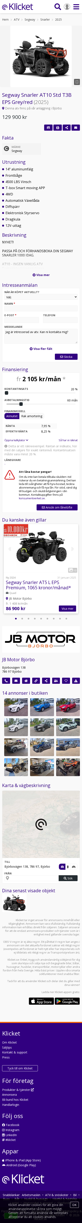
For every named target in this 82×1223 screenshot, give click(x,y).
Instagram (12, 1130)
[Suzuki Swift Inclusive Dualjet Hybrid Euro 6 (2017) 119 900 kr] (68, 707)
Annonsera (9, 1095)
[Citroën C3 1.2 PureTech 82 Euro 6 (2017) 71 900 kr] (68, 727)
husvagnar (13, 967)
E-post (10, 315)
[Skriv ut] (57, 128)
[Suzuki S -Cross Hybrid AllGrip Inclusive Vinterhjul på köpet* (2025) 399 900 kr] (42, 767)
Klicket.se (13, 959)
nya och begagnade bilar (56, 963)
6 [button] (47, 619)
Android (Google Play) (20, 1165)
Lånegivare (12, 460)
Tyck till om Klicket (20, 1068)
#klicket (10, 1140)
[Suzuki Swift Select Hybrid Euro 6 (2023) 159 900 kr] (42, 707)
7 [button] (54, 619)
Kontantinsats (16, 389)
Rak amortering (31, 416)
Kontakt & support (14, 1052)
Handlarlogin (10, 1105)
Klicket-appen (63, 992)
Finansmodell (14, 411)
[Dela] (67, 128)
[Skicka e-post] (16, 681)
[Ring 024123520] (6, 681)
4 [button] (35, 619)
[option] (41, 569)
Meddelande (13, 327)
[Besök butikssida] (26, 681)
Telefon (49, 315)
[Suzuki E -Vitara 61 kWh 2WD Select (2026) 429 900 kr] (16, 747)
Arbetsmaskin (31, 1195)
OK (74, 1205)
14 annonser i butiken (25, 693)
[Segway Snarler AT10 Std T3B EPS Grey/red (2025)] (14, 903)
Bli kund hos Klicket (15, 1100)
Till (7, 862)
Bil (75, 1195)
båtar (76, 963)
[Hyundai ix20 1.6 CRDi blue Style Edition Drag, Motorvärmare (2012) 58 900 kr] (16, 727)
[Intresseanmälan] (75, 128)
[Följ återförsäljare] (66, 681)
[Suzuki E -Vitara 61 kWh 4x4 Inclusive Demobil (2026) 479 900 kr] (42, 747)
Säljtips (7, 1047)
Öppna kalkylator (15, 440)
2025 (58, 19)
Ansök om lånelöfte (58, 507)
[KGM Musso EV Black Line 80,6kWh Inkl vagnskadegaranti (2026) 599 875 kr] (68, 747)
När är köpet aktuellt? (21, 292)
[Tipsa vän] (56, 681)
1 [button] (16, 619)
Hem (5, 19)
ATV (16, 19)
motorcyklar (58, 967)
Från (8, 873)
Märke (16, 147)
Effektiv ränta (17, 431)
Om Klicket (9, 1042)
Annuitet (12, 416)
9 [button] (66, 619)
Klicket (42, 981)
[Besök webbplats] (36, 681)
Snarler (45, 19)
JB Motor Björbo (18, 660)
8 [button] (60, 619)
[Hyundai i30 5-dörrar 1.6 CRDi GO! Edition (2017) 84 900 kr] (16, 707)
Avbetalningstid (16, 400)
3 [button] (28, 619)
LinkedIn (11, 1135)
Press (6, 1057)
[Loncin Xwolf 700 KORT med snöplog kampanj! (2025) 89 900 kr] (68, 767)
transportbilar (41, 967)
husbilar (26, 967)
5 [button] (41, 619)
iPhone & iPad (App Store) (22, 1160)
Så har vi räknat (68, 440)
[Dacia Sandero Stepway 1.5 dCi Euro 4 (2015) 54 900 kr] (42, 727)
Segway (30, 19)
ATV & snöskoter (56, 1195)
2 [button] (22, 619)
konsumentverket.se (32, 498)
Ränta (10, 426)
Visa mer (67, 609)
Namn (9, 303)
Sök (70, 878)
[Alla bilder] (48, 128)
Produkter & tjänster (16, 1090)
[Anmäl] (76, 681)
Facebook (12, 1125)
